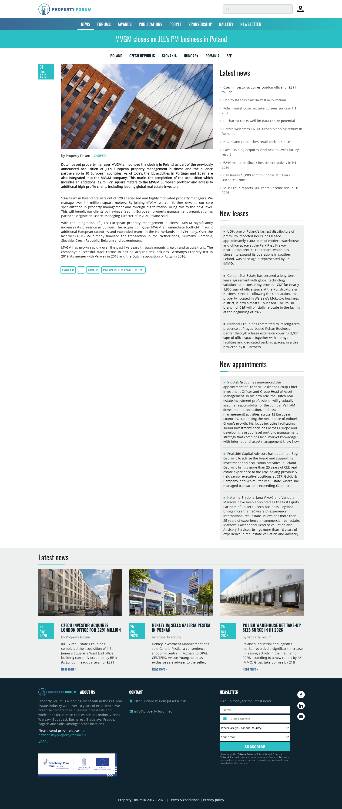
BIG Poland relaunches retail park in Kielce (256, 141)
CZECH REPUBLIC (142, 57)
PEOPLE (175, 24)
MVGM (93, 270)
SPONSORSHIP (200, 24)
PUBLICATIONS (150, 24)
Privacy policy (213, 800)
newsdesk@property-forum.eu (62, 735)
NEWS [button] (85, 24)
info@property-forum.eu (153, 711)
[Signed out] (300, 11)
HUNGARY (191, 57)
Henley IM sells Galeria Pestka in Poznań (254, 100)
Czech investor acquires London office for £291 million (91, 627)
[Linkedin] (301, 705)
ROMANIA (212, 57)
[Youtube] (301, 716)
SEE (229, 57)
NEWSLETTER (250, 24)
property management (123, 270)
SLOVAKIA (169, 57)
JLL (81, 270)
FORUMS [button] (104, 24)
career (68, 270)
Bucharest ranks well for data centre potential (259, 121)
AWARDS (125, 24)
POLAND (116, 57)
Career (100, 155)
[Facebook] (301, 694)
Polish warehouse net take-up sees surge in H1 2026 (272, 627)
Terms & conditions (184, 800)
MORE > (43, 742)
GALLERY (226, 24)
